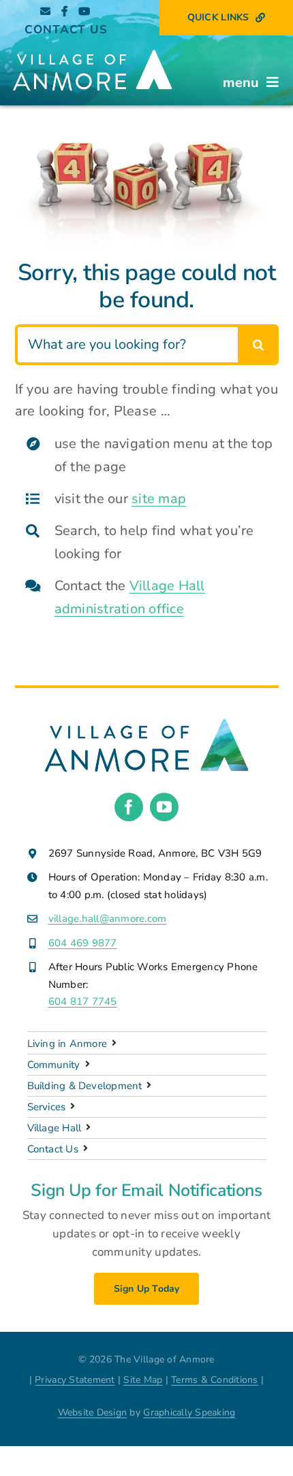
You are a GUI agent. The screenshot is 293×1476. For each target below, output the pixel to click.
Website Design (92, 1412)
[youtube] (164, 807)
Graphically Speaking (189, 1412)
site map (159, 499)
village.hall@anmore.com (107, 918)
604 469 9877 (82, 943)
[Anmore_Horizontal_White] (92, 48)
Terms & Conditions (214, 1379)
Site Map (142, 1379)
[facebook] (128, 807)
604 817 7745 (82, 1001)
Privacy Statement (74, 1379)
